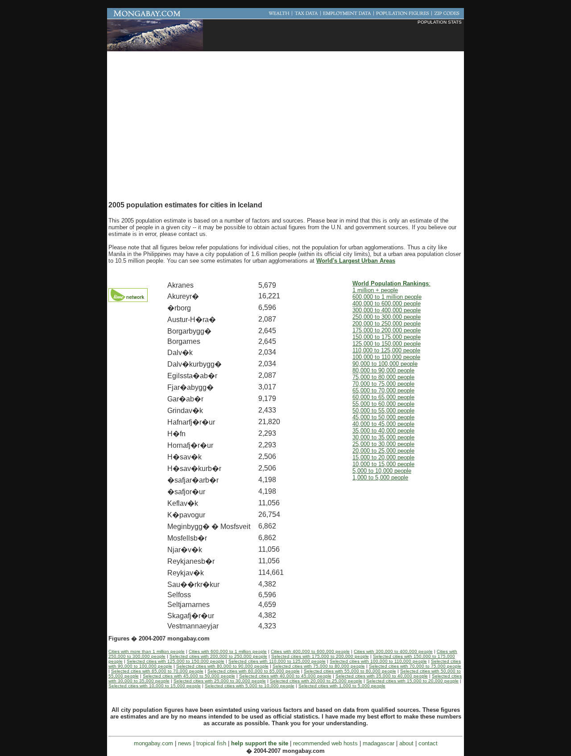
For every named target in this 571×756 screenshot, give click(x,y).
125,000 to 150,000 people (386, 343)
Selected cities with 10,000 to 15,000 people (154, 685)
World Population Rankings (390, 283)
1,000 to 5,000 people (380, 477)
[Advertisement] (357, 38)
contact (428, 743)
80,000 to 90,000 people (383, 370)
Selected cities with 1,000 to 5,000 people (341, 685)
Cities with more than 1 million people (146, 651)
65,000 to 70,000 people (383, 390)
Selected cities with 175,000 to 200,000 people (320, 656)
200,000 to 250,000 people (386, 323)
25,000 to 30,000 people (383, 444)
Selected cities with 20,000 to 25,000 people (316, 680)
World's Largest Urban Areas (355, 260)
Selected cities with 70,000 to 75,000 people (415, 666)
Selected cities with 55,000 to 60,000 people (350, 671)
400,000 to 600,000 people (386, 303)
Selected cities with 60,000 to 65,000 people (253, 671)
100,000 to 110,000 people (386, 357)
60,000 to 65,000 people (383, 397)
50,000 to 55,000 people (383, 410)
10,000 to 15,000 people (383, 464)
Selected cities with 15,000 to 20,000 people (412, 680)
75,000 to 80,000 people (383, 377)
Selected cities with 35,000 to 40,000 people (381, 675)
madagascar (378, 743)
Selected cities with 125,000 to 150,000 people (175, 661)
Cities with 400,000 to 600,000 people (310, 651)
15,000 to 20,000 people (383, 457)
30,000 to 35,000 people (383, 437)
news (184, 743)
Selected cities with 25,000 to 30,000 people (220, 680)
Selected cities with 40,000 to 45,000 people (285, 675)
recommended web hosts (325, 743)
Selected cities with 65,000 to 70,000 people (157, 671)
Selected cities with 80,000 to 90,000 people (222, 666)
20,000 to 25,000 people (383, 450)
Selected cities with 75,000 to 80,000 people (319, 666)
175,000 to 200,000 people (386, 330)
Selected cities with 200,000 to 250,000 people (218, 656)
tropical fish (211, 743)
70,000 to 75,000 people (383, 383)
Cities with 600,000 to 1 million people (228, 651)
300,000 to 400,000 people (386, 310)
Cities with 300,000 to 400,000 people (393, 651)
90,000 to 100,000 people (385, 363)
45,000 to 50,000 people (383, 417)
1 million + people (375, 290)
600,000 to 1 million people (387, 296)
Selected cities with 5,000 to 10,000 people (249, 685)
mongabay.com (153, 743)
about (406, 743)
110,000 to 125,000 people (386, 350)
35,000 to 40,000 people (383, 430)
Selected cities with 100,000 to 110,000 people (378, 661)
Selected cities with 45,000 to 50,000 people (189, 675)
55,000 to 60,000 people (383, 404)
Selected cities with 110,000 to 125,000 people (277, 661)
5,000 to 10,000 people (381, 470)
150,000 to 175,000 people (386, 337)
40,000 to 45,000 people (383, 424)
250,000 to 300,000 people (386, 317)
